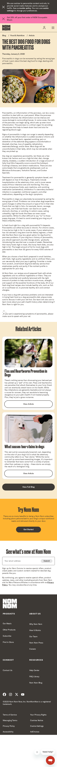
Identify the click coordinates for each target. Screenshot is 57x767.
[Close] (3, 7)
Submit (47, 561)
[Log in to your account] (44, 28)
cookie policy (25, 8)
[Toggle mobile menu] (53, 28)
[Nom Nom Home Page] (10, 603)
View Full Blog (28, 487)
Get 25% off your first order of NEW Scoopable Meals (27, 18)
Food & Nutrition (17, 35)
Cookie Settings (37, 726)
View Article (28, 404)
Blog (4, 35)
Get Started (28, 529)
